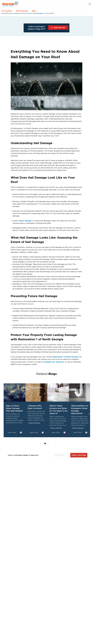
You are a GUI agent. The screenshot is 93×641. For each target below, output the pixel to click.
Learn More (12, 432)
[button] (48, 443)
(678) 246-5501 (59, 27)
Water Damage (25, 221)
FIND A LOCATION (79, 455)
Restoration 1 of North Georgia (65, 357)
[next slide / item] (89, 414)
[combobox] (61, 455)
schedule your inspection (53, 362)
